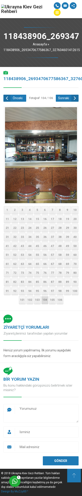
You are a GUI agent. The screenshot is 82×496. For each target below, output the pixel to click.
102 (29, 299)
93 (22, 291)
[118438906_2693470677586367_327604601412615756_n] (41, 200)
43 (22, 246)
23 (22, 227)
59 (67, 255)
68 (60, 264)
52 (14, 255)
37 (52, 237)
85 (37, 282)
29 (67, 227)
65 (37, 264)
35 (37, 237)
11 (7, 219)
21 (7, 227)
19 (67, 219)
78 (60, 272)
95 (37, 291)
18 (60, 219)
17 (52, 219)
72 (14, 272)
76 (44, 272)
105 (52, 299)
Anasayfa (40, 44)
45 (37, 246)
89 (67, 282)
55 (37, 255)
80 (75, 272)
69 (67, 264)
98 (60, 291)
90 (75, 282)
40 (75, 237)
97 (52, 291)
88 (60, 282)
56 (44, 255)
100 (74, 291)
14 (29, 219)
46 (44, 246)
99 (67, 291)
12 (14, 219)
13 (22, 219)
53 (22, 255)
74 (29, 272)
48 (60, 246)
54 (29, 255)
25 (37, 227)
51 (7, 255)
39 (67, 237)
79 (67, 272)
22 (14, 227)
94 (29, 291)
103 (37, 299)
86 (44, 282)
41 (7, 246)
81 (7, 282)
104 (44, 299)
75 (37, 272)
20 (75, 219)
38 (60, 237)
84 (29, 282)
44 (29, 246)
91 (7, 291)
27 (52, 227)
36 (44, 237)
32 (14, 237)
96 (44, 291)
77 (52, 272)
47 (52, 246)
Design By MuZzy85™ (14, 491)
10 (75, 210)
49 (67, 246)
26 (44, 227)
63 (22, 264)
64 (29, 264)
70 (75, 264)
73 (22, 272)
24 (29, 227)
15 (37, 219)
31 (7, 237)
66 (44, 264)
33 (22, 237)
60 (75, 255)
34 (29, 237)
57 (52, 255)
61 (7, 264)
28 (60, 227)
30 (75, 227)
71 (7, 272)
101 (22, 299)
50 (75, 246)
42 (14, 246)
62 (14, 264)
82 (14, 282)
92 (14, 291)
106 (59, 299)
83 (22, 282)
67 (52, 264)
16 (44, 219)
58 (60, 255)
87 (52, 282)
